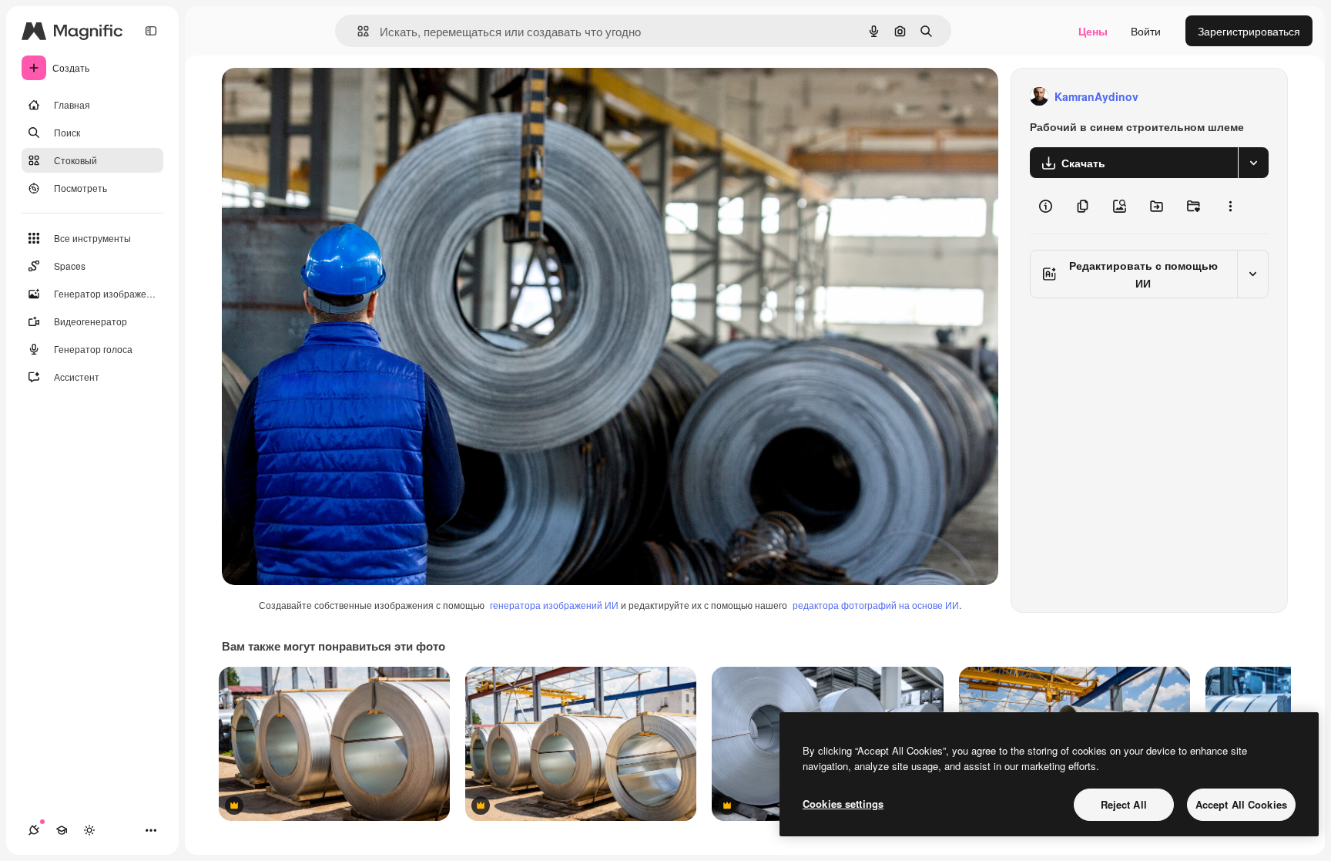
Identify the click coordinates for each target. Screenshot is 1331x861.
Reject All (1124, 804)
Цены (1093, 31)
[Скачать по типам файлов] (1253, 162)
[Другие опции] (1230, 205)
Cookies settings (843, 803)
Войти (1146, 31)
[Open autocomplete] (357, 31)
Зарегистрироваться (1249, 31)
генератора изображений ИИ (554, 604)
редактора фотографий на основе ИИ (876, 604)
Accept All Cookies (1241, 804)
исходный (325, 97)
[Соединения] (34, 830)
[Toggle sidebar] (151, 30)
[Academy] (61, 830)
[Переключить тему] (89, 830)
